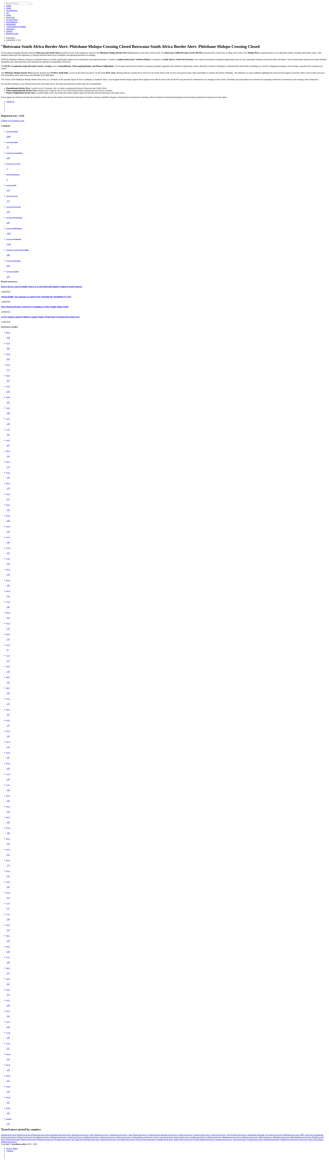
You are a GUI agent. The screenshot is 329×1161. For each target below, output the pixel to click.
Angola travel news (9, 1135)
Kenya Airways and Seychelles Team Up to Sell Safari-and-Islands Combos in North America (41, 287)
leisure (8, 8)
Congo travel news (218, 1135)
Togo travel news (239, 1139)
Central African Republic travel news (163, 1135)
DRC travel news (307, 1135)
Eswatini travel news (41, 1137)
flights (8, 6)
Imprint (9, 1151)
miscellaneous (11, 22)
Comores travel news (201, 1135)
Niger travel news (13, 1139)
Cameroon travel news (118, 1135)
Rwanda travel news (62, 1139)
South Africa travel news (184, 1139)
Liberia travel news (214, 1137)
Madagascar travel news (232, 1137)
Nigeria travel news (28, 1139)
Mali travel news (265, 1137)
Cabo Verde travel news (98, 1135)
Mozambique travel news (301, 1137)
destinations (11, 24)
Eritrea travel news (24, 1137)
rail (7, 13)
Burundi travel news (80, 1135)
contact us (10, 101)
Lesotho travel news (197, 1137)
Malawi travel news (250, 1137)
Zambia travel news (272, 1139)
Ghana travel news (107, 1137)
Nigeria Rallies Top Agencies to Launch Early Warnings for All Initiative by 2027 (36, 297)
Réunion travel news (45, 1139)
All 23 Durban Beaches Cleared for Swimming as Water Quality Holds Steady (35, 307)
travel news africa (306, 1139)
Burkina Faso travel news (61, 1135)
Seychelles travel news (126, 1139)
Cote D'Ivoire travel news (236, 1135)
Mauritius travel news (281, 1137)
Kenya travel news (181, 1137)
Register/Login (12, 33)
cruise (8, 15)
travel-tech (10, 17)
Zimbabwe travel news (289, 1139)
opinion (9, 31)
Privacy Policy (12, 1148)
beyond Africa (12, 20)
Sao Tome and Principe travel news (85, 1139)
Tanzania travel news (223, 1139)
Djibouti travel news (291, 1135)
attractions (10, 29)
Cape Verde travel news (137, 1135)
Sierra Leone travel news (146, 1139)
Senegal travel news (108, 1139)
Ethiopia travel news (58, 1137)
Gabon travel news (75, 1137)
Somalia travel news (165, 1139)
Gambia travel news (91, 1137)
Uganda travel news (255, 1139)
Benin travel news (24, 1135)
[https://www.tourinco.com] (12, 121)
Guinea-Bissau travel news (142, 1137)
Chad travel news (185, 1135)
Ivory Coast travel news (163, 1137)
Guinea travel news (123, 1137)
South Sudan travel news (204, 1139)
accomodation (11, 10)
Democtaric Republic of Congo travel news (265, 1135)
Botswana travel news (41, 1135)
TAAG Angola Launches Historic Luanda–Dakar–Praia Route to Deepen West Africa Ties (40, 317)
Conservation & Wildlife (16, 27)
